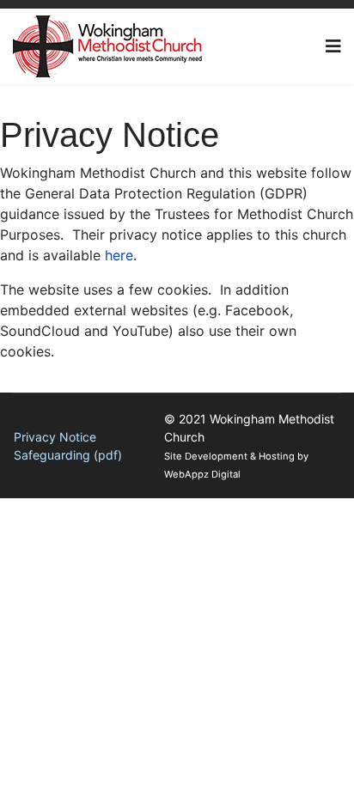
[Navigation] (333, 46)
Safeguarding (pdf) (68, 455)
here (119, 255)
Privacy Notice (55, 437)
